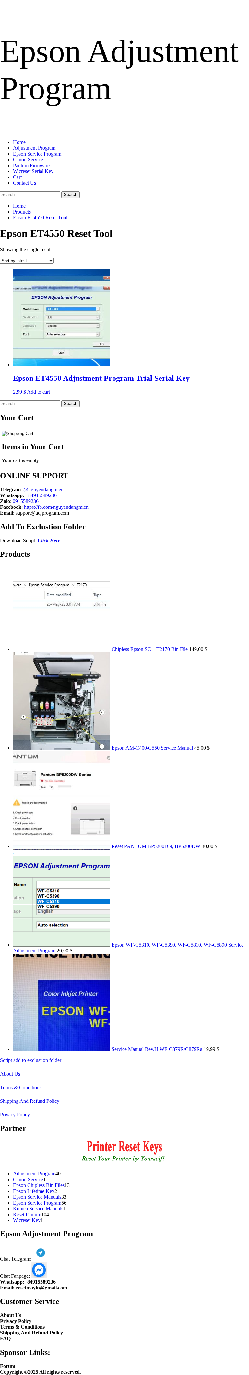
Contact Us (24, 183)
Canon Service (28, 159)
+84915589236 (41, 495)
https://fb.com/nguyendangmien (56, 507)
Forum (7, 1366)
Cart (17, 177)
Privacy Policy (15, 1114)
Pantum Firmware (31, 165)
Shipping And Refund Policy (29, 1101)
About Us (10, 1074)
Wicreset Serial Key (33, 171)
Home (19, 142)
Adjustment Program (34, 148)
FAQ (5, 1338)
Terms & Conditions (21, 1087)
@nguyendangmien (43, 489)
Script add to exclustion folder (30, 1060)
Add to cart (38, 392)
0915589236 (26, 501)
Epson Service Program (37, 154)
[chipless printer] (124, 1162)
